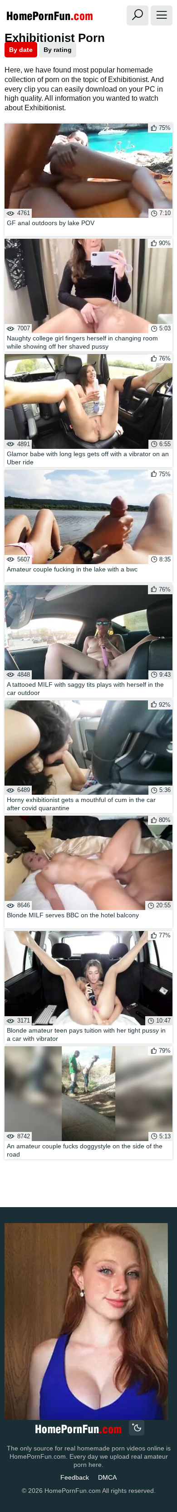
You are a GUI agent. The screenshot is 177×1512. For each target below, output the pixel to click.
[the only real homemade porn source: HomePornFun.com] (78, 1429)
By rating (58, 49)
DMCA (107, 1477)
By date (21, 49)
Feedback (74, 1477)
